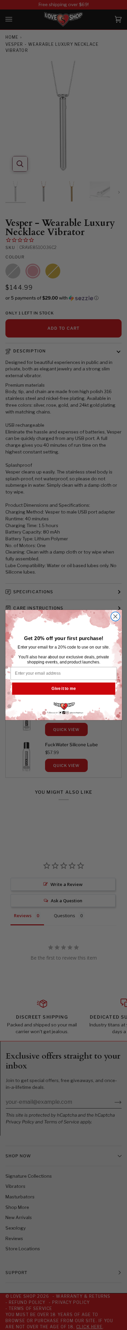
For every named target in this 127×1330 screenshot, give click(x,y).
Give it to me (63, 688)
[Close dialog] (115, 616)
